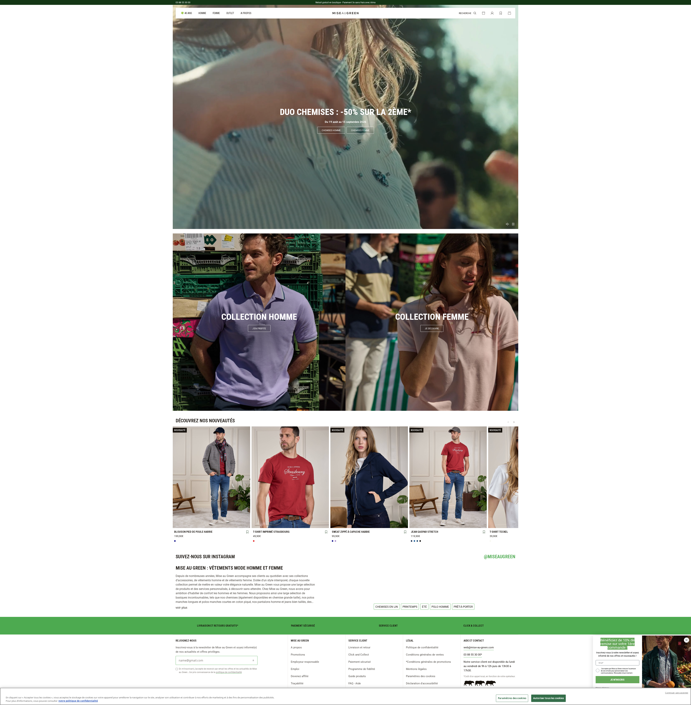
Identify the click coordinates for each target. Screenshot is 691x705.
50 (433, 523)
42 (448, 518)
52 (448, 523)
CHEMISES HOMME (331, 130)
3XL (181, 524)
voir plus (181, 608)
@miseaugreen (499, 556)
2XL (241, 518)
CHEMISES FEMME (360, 130)
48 (418, 523)
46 (478, 518)
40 (433, 518)
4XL (196, 524)
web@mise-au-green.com (479, 647)
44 (463, 518)
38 (418, 518)
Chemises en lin (386, 606)
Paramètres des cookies (420, 676)
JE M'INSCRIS (617, 679)
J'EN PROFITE (259, 328)
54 (463, 523)
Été (424, 606)
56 (478, 523)
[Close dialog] (686, 640)
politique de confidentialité (229, 672)
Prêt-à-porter (463, 606)
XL (226, 518)
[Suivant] (513, 422)
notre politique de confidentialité (78, 701)
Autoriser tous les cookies (548, 698)
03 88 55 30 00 (183, 2)
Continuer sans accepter (676, 692)
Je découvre (432, 328)
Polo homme (440, 606)
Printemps (410, 606)
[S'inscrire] (253, 660)
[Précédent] (508, 422)
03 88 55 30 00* (473, 654)
